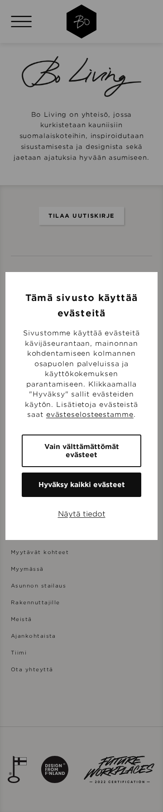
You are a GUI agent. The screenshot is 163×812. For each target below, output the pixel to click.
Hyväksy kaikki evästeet (81, 485)
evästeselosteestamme (90, 415)
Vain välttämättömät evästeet (81, 451)
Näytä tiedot (81, 514)
